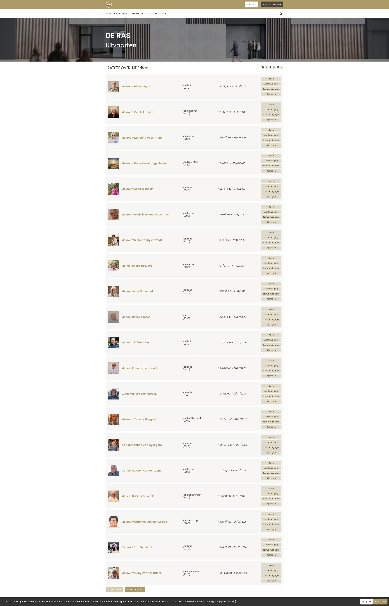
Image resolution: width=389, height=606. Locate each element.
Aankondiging (271, 84)
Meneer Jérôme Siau (135, 342)
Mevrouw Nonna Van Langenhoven (144, 163)
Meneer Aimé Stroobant (137, 291)
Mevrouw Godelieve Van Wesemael (145, 214)
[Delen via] (281, 67)
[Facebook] (262, 67)
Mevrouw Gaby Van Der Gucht (141, 573)
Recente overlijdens (116, 13)
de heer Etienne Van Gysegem (142, 444)
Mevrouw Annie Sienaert (137, 188)
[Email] (270, 67)
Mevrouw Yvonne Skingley (139, 419)
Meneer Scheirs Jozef (136, 316)
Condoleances (155, 13)
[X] (266, 67)
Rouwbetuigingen (271, 89)
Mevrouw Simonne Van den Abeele (144, 521)
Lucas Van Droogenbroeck (139, 393)
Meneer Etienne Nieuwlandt (140, 368)
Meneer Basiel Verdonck (138, 496)
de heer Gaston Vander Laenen (142, 470)
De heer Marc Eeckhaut (137, 547)
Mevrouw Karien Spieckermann (142, 137)
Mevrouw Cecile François (138, 112)
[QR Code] (278, 67)
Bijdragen (271, 94)
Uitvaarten (137, 13)
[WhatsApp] (274, 67)
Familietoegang (272, 4)
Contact (251, 4)
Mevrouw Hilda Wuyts (136, 86)
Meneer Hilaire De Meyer (137, 265)
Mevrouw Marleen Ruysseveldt (142, 240)
